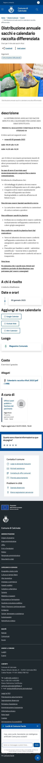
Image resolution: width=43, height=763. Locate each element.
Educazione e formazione (10, 599)
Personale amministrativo (10, 555)
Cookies (4, 718)
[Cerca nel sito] (37, 9)
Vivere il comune (12, 18)
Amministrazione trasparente (12, 707)
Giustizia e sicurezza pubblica (11, 603)
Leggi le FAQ (5, 693)
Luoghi (3, 652)
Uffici (3, 545)
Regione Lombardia (8, 3)
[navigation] (2, 9)
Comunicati (5, 636)
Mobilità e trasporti (8, 596)
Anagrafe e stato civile (9, 571)
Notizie (3, 632)
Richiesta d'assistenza (9, 704)
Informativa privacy (8, 711)
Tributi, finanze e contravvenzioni (13, 606)
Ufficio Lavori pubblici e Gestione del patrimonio (9, 404)
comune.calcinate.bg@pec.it (11, 685)
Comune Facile (9, 755)
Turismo (4, 592)
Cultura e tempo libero (9, 574)
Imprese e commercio (9, 581)
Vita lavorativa (6, 578)
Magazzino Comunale (18, 346)
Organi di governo (7, 537)
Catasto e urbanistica (9, 588)
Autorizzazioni (6, 617)
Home (3, 18)
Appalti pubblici (6, 585)
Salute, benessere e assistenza (12, 613)
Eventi (22, 18)
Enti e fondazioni (7, 548)
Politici (3, 552)
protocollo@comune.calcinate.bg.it (19, 688)
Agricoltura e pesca (8, 620)
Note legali (5, 714)
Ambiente (4, 610)
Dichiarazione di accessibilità (11, 721)
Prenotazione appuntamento (11, 697)
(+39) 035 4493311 (11, 678)
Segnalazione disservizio (10, 700)
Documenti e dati (7, 559)
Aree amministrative (8, 541)
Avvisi (3, 640)
